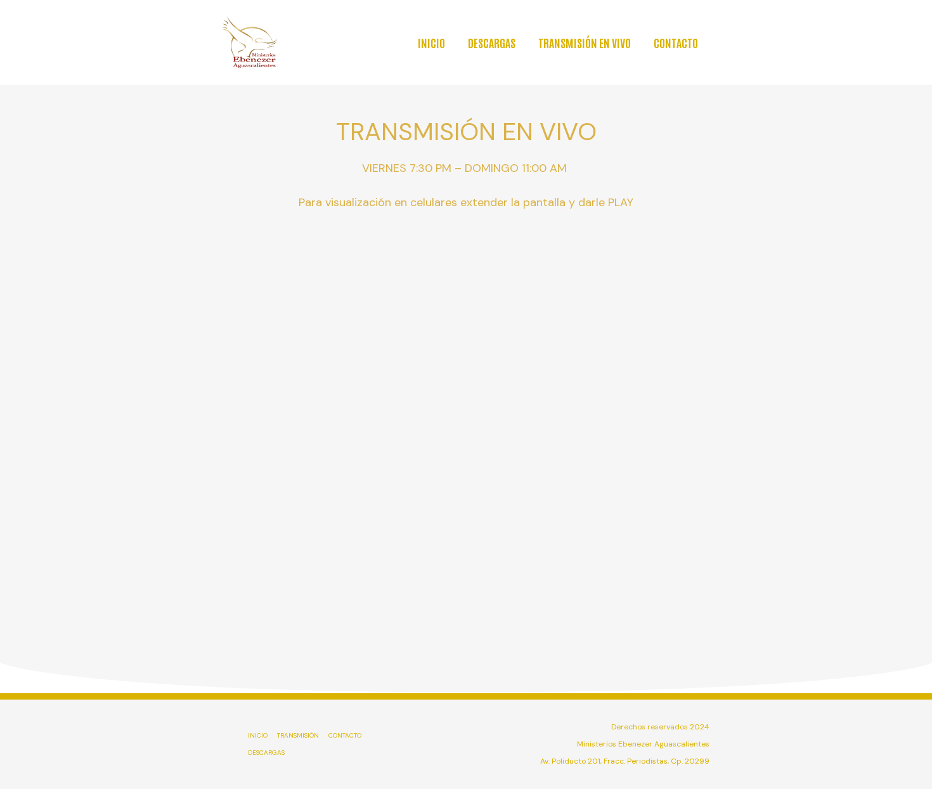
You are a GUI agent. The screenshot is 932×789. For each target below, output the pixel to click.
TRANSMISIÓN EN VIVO (584, 42)
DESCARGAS (491, 42)
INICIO (431, 42)
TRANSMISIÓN (298, 735)
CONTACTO (676, 42)
